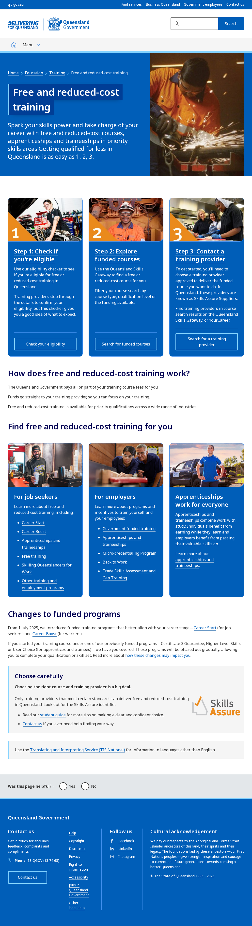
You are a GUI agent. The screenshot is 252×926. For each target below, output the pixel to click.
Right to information (78, 867)
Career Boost (34, 531)
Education (34, 73)
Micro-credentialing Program (129, 553)
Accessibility (78, 877)
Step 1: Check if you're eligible (36, 255)
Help (72, 833)
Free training (34, 556)
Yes (72, 786)
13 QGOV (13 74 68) (43, 860)
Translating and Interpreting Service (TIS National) (77, 750)
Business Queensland (163, 4)
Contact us (235, 4)
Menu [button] (28, 44)
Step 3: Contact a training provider (200, 255)
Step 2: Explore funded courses (117, 255)
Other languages (77, 905)
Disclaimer (77, 848)
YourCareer (219, 320)
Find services (131, 4)
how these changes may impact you (157, 655)
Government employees (203, 4)
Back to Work (115, 562)
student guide (53, 715)
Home (13, 73)
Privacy (74, 856)
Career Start (33, 522)
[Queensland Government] (48, 24)
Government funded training (129, 528)
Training (57, 73)
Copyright (76, 840)
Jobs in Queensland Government (79, 890)
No (93, 786)
